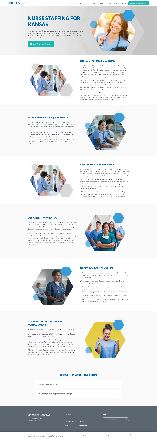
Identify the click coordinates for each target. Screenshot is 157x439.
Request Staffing (84, 425)
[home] (17, 3)
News (109, 3)
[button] (83, 3)
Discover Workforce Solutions (138, 3)
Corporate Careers (70, 421)
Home (66, 417)
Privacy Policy (60, 436)
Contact (123, 3)
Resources (116, 3)
